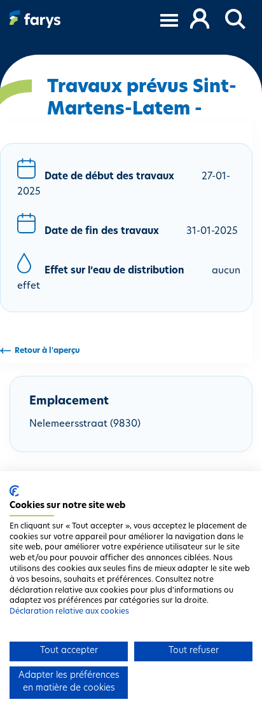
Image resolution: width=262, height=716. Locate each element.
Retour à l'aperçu (47, 351)
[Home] (35, 19)
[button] (235, 19)
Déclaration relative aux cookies (69, 612)
